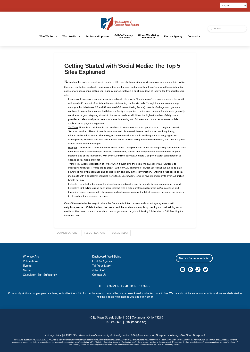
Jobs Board (99, 270)
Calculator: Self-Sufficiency (40, 274)
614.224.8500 (113, 321)
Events (27, 265)
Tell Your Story (101, 265)
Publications (30, 261)
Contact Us (99, 274)
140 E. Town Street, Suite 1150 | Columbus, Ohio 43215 (125, 317)
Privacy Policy (53, 335)
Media (27, 270)
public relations (94, 233)
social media (120, 233)
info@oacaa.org (135, 321)
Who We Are (31, 256)
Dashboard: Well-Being (106, 256)
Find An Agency (102, 261)
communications (67, 233)
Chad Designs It (195, 335)
